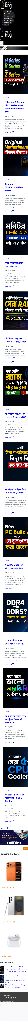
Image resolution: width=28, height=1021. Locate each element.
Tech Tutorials (8, 14)
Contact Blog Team (10, 997)
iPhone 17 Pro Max (8, 887)
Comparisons (8, 18)
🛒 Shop (2, 28)
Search (25, 848)
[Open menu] (2, 43)
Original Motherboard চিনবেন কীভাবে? (14, 187)
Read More (9, 132)
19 (5, 828)
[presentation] (15, 75)
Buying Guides (8, 20)
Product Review (9, 16)
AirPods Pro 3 (6, 956)
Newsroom (7, 22)
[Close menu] (0, 1005)
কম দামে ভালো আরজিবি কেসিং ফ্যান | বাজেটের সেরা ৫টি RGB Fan (15, 719)
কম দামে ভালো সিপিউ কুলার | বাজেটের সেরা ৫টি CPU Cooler (15, 797)
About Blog (7, 995)
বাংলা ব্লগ (6, 24)
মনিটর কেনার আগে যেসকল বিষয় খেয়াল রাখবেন (15, 976)
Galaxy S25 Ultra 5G (8, 922)
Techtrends (7, 12)
